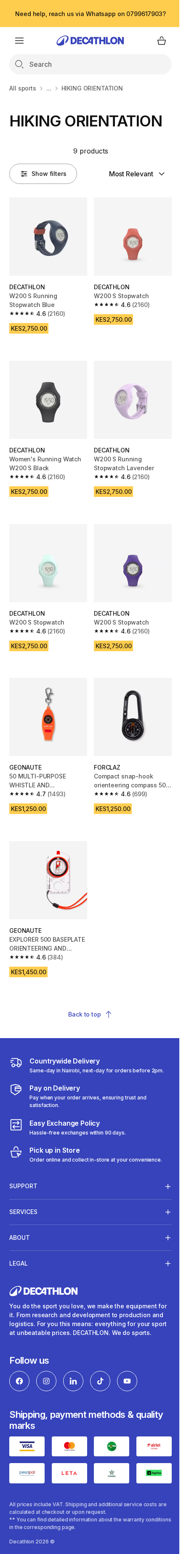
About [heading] (19, 1221)
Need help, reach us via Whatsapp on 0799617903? (90, 13)
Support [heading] (23, 1170)
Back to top (84, 1014)
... (48, 88)
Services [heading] (23, 1196)
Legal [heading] (18, 1247)
